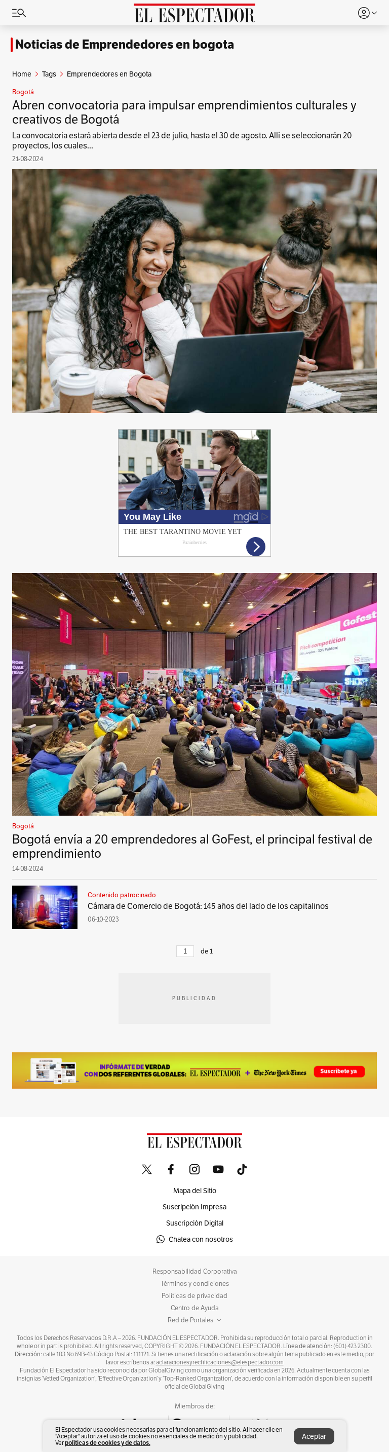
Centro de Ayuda (195, 1308)
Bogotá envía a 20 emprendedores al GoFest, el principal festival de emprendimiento (192, 846)
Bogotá (23, 92)
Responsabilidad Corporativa (194, 1271)
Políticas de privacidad (194, 1296)
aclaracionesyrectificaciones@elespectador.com (220, 1362)
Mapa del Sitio (194, 1190)
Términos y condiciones (195, 1283)
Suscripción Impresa (194, 1206)
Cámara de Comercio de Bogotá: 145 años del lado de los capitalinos (208, 906)
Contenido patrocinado (122, 895)
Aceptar (314, 1436)
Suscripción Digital (194, 1223)
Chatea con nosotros (201, 1239)
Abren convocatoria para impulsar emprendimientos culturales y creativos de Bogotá (184, 112)
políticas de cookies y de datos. (107, 1442)
